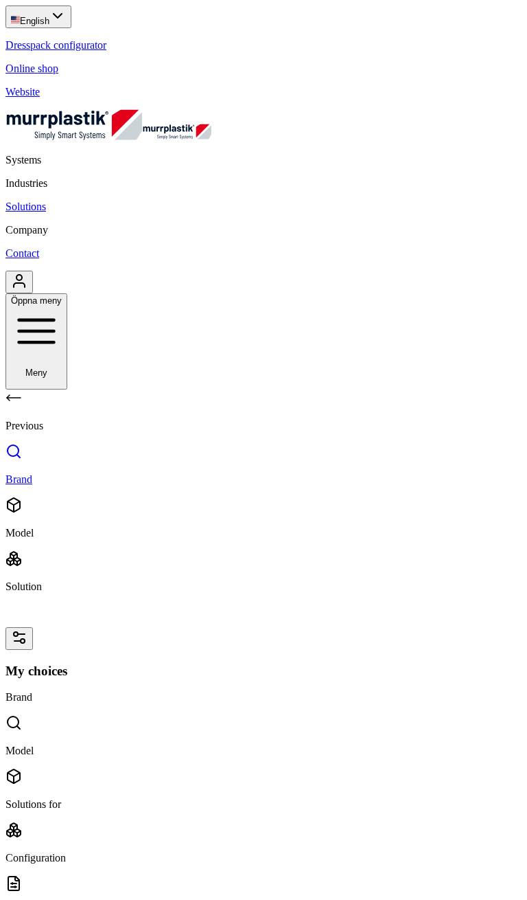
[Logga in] (19, 282)
